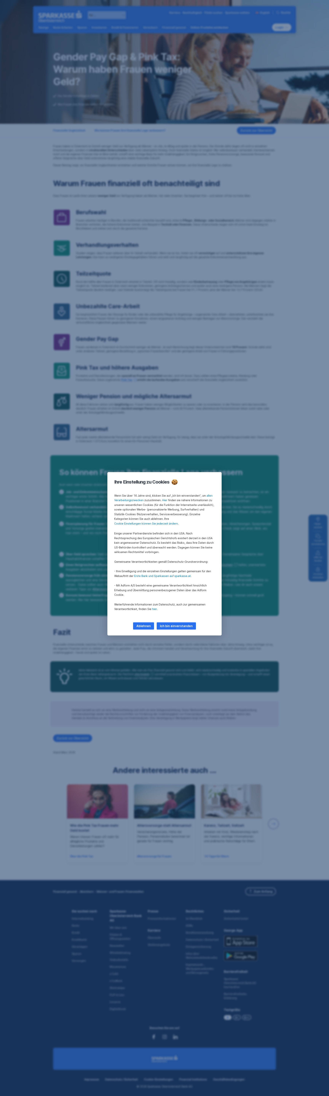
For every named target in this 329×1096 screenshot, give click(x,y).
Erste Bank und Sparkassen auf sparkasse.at (162, 576)
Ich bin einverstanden (176, 626)
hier (154, 609)
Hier (164, 500)
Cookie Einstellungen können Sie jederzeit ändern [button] (146, 523)
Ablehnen (143, 626)
